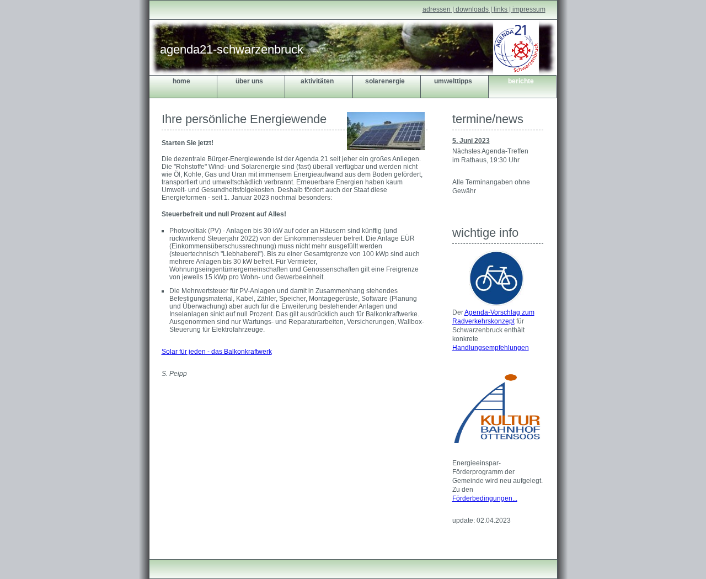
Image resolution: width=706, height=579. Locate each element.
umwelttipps (453, 81)
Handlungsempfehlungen (490, 348)
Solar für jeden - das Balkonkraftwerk (217, 351)
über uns (249, 81)
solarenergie (385, 81)
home (181, 81)
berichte (521, 81)
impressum (528, 9)
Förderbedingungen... (484, 498)
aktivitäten (317, 81)
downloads (472, 9)
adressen (436, 9)
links (500, 9)
